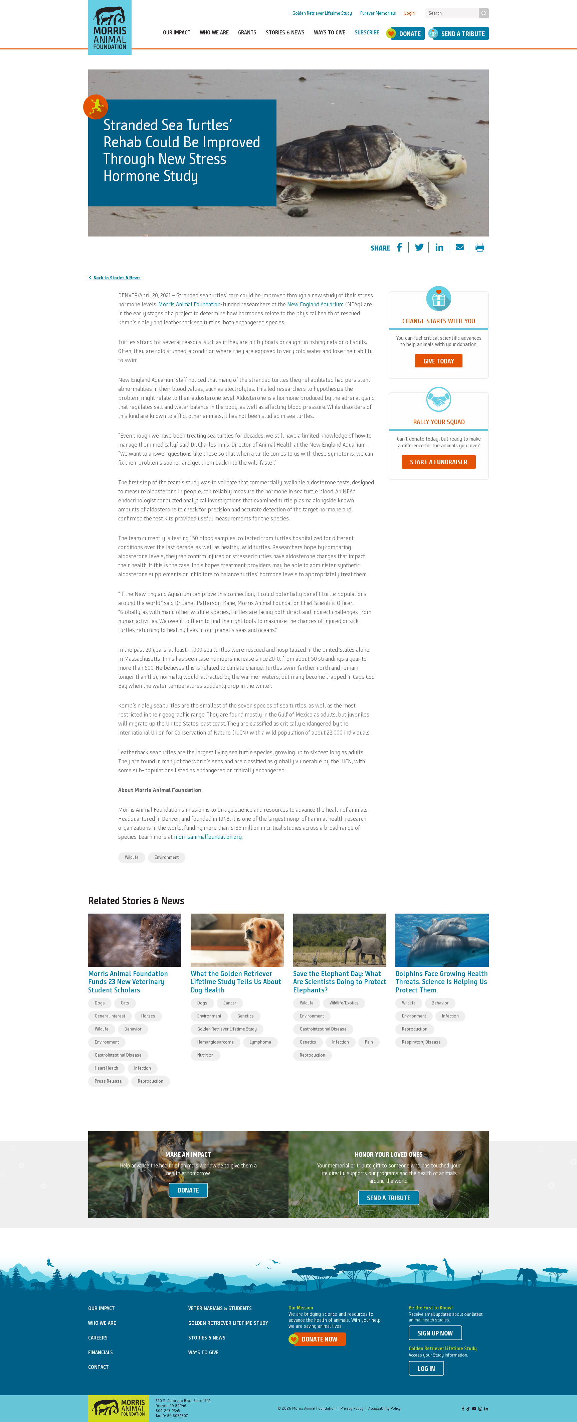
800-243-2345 (168, 1411)
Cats (125, 1003)
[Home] (110, 27)
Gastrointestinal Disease (118, 1055)
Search (484, 13)
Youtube (474, 1409)
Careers (98, 1338)
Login (409, 13)
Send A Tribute (463, 34)
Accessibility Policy (384, 1409)
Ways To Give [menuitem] (329, 33)
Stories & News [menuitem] (285, 33)
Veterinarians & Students (220, 1308)
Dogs (100, 1003)
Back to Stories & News (117, 278)
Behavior (133, 1029)
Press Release (108, 1081)
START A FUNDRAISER (438, 462)
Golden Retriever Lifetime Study (322, 13)
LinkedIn (486, 1409)
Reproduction (150, 1081)
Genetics (245, 1016)
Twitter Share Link (425, 248)
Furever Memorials (378, 13)
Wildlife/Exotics (344, 1003)
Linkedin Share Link (445, 248)
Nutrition (205, 1055)
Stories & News (206, 1338)
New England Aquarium (315, 305)
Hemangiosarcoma (215, 1042)
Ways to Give (203, 1353)
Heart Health (106, 1068)
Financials (100, 1353)
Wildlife (132, 857)
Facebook (463, 1409)
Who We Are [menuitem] (214, 33)
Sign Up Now (435, 1333)
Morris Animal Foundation (189, 305)
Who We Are (102, 1323)
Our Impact (101, 1308)
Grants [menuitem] (247, 33)
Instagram (480, 1409)
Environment (167, 857)
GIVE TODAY (438, 361)
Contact (98, 1367)
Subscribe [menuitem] (367, 33)
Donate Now (320, 1339)
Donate (410, 34)
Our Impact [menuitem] (176, 33)
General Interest (110, 1016)
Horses (148, 1016)
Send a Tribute (388, 1198)
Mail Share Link (465, 248)
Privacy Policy (352, 1409)
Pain (369, 1042)
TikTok (468, 1409)
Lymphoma (260, 1042)
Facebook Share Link (405, 248)
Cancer (229, 1003)
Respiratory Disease (421, 1042)
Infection (142, 1068)
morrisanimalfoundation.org (208, 837)
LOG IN (426, 1369)
